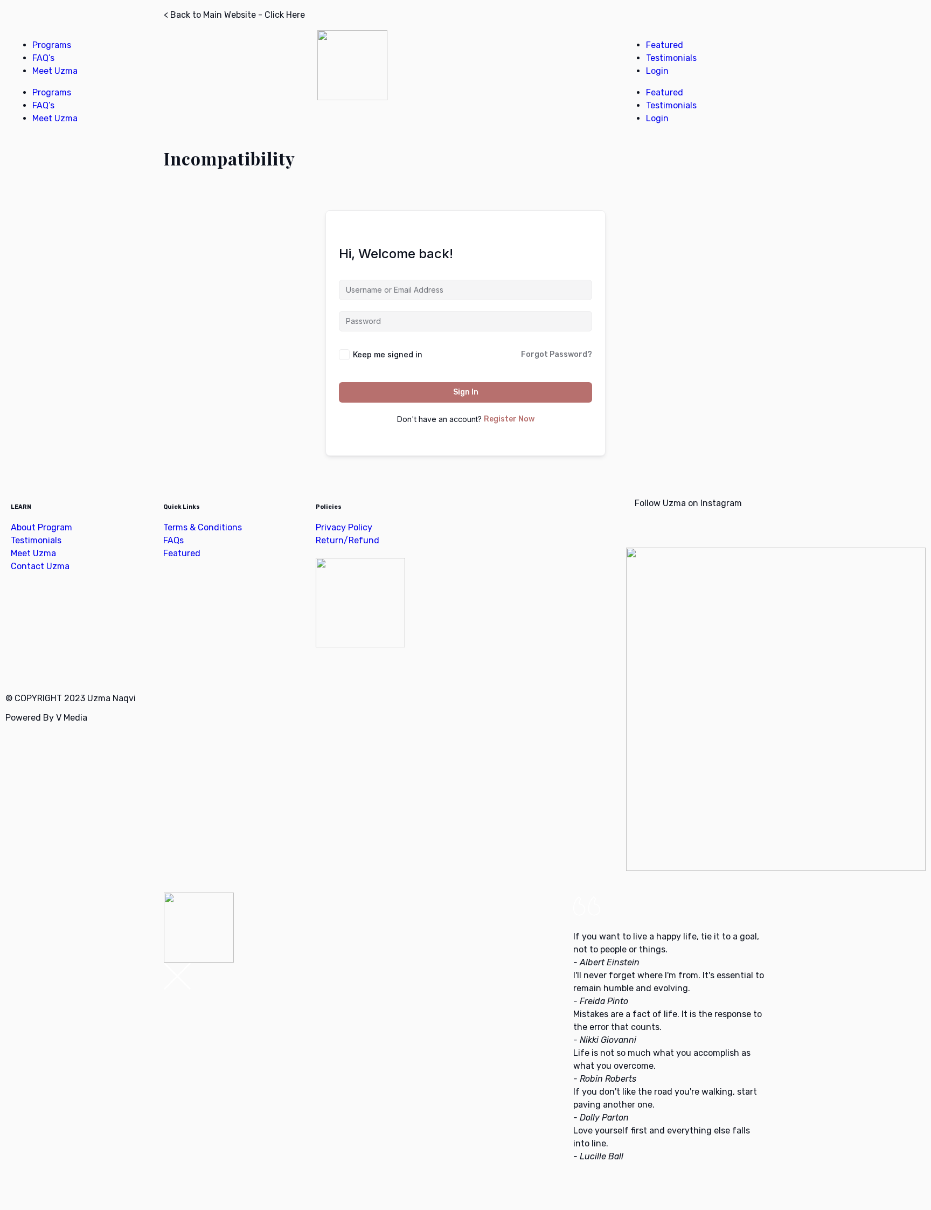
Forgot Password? (556, 354)
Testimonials (671, 58)
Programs (51, 45)
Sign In (465, 392)
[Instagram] (47, 666)
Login (657, 71)
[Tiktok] (106, 666)
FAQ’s (43, 58)
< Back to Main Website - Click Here (234, 15)
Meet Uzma (55, 71)
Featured (664, 45)
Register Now (509, 419)
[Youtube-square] (77, 666)
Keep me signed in (387, 354)
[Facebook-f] (18, 666)
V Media (71, 718)
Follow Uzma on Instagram (687, 503)
